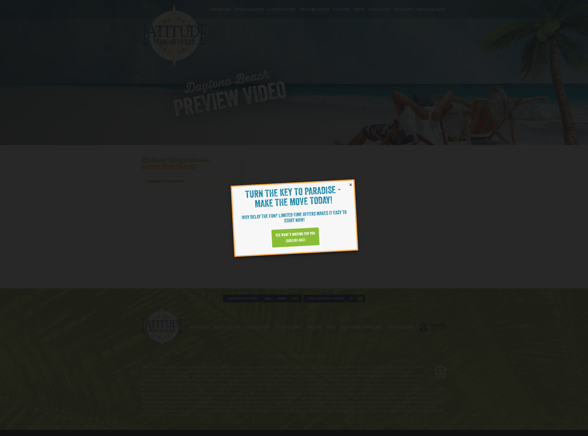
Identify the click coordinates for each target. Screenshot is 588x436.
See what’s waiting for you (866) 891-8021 (295, 237)
